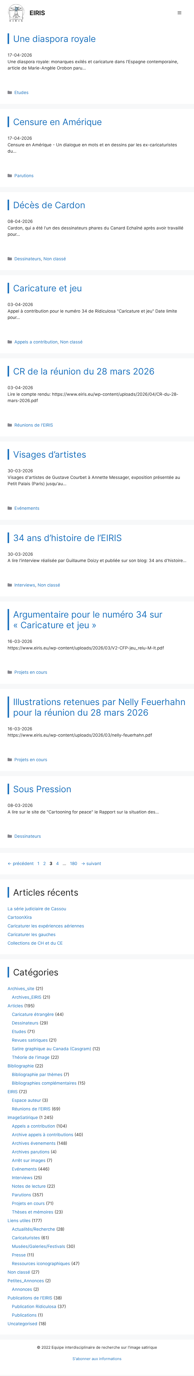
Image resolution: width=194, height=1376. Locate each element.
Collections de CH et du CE (35, 943)
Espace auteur (26, 1100)
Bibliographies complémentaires (44, 1083)
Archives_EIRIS (26, 997)
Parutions (24, 175)
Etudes (21, 92)
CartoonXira (20, 917)
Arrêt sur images (28, 1160)
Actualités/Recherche (33, 1229)
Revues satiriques (30, 1040)
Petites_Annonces (26, 1280)
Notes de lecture (29, 1186)
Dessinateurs (27, 258)
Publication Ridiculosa (34, 1306)
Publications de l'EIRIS (30, 1297)
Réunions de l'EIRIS (33, 425)
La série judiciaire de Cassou (37, 908)
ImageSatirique (23, 1117)
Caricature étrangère (33, 1014)
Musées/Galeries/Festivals (38, 1246)
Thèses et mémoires (32, 1212)
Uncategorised (22, 1323)
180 (74, 863)
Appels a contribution (36, 341)
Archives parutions (31, 1151)
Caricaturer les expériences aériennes (46, 925)
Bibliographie (21, 1065)
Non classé (54, 258)
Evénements (26, 508)
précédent (21, 863)
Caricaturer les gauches (32, 934)
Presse (19, 1254)
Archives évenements (34, 1143)
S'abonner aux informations (97, 1358)
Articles (15, 1005)
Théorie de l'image (31, 1057)
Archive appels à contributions (42, 1134)
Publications (24, 1315)
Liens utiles (19, 1220)
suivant (91, 863)
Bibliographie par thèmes (37, 1074)
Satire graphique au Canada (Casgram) (51, 1048)
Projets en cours (30, 672)
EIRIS (37, 13)
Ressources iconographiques (41, 1263)
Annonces (22, 1289)
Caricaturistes (26, 1237)
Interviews (24, 585)
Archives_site (21, 988)
